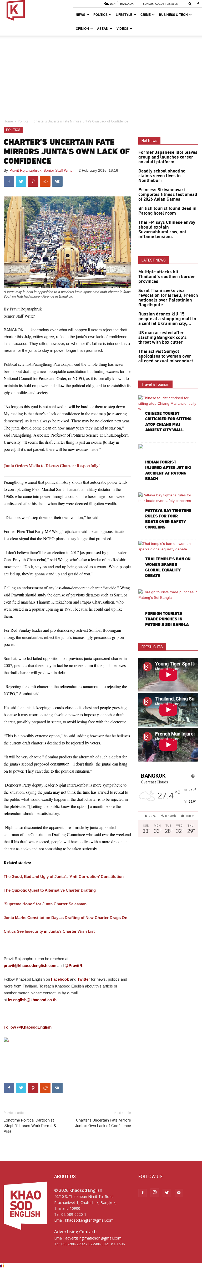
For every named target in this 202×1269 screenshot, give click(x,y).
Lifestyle (124, 14)
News (80, 14)
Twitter (83, 979)
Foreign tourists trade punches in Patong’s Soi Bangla (167, 619)
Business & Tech (173, 14)
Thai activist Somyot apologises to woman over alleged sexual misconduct (165, 356)
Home (8, 121)
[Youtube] (179, 1193)
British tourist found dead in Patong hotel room (167, 211)
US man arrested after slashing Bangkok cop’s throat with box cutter (162, 337)
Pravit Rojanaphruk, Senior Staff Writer (41, 170)
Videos (122, 28)
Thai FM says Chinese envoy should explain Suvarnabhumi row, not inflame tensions (166, 229)
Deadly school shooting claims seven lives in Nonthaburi (161, 176)
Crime (145, 14)
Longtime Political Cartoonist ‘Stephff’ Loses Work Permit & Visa (30, 1126)
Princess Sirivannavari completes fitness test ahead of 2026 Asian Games (167, 194)
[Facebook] (198, 3)
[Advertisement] (101, 75)
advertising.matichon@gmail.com (93, 1238)
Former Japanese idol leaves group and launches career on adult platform (168, 157)
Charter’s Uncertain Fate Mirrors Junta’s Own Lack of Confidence (103, 1123)
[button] (190, 4)
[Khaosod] (67, 1041)
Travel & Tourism (155, 384)
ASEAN (102, 28)
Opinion (82, 28)
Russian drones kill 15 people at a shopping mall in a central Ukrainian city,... (167, 319)
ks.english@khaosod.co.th (32, 1000)
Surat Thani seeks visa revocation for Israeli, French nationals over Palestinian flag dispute (168, 297)
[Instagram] (154, 1192)
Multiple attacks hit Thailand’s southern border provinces (166, 277)
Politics (100, 14)
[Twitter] (167, 1193)
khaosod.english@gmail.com (89, 1220)
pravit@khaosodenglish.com (30, 965)
